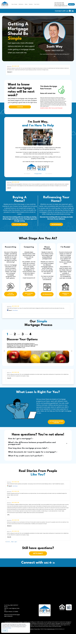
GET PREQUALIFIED (47, 294)
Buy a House (14, 4)
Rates (26, 4)
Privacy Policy (37, 629)
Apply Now (71, 4)
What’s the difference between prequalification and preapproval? (32, 443)
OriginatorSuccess (51, 629)
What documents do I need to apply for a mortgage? (32, 452)
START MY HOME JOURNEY (19, 224)
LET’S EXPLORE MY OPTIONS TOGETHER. (56, 422)
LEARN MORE (20, 107)
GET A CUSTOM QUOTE (29, 294)
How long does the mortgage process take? (27, 448)
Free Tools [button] (36, 4)
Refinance (21, 4)
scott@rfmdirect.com (62, 5)
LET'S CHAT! (38, 553)
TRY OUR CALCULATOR (10, 294)
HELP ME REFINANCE (56, 224)
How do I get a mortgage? (20, 439)
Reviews (31, 4)
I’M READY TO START (65, 294)
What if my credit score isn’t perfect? (25, 456)
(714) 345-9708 (60, 3)
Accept (4, 630)
